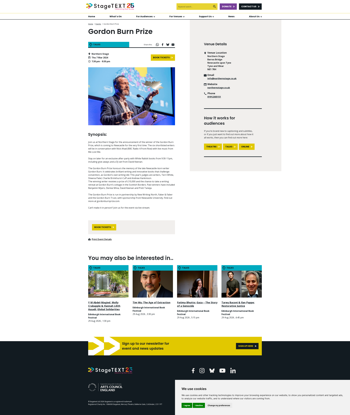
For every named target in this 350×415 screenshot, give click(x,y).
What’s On (116, 16)
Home (91, 16)
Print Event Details (102, 239)
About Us (254, 16)
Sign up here (245, 346)
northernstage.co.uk (218, 87)
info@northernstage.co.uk (222, 78)
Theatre (211, 146)
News (231, 16)
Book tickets (161, 57)
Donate (226, 6)
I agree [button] (187, 405)
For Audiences (144, 16)
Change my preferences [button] (219, 405)
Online (245, 146)
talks (228, 146)
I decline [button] (199, 405)
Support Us (205, 16)
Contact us (248, 6)
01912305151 (214, 96)
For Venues (175, 16)
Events (98, 24)
